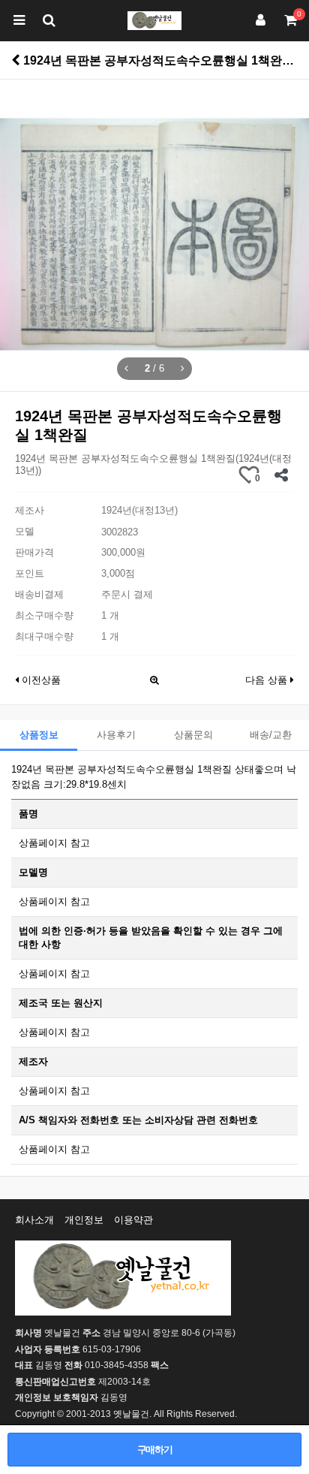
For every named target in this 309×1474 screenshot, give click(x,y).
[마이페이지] (260, 20)
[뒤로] (15, 60)
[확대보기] (154, 676)
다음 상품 (267, 680)
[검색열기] (49, 20)
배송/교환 (271, 734)
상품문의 (193, 734)
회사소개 (34, 1220)
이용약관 (133, 1220)
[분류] (19, 20)
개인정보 (84, 1220)
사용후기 (116, 734)
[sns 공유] (281, 475)
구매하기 (154, 1449)
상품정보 (39, 734)
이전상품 (40, 680)
